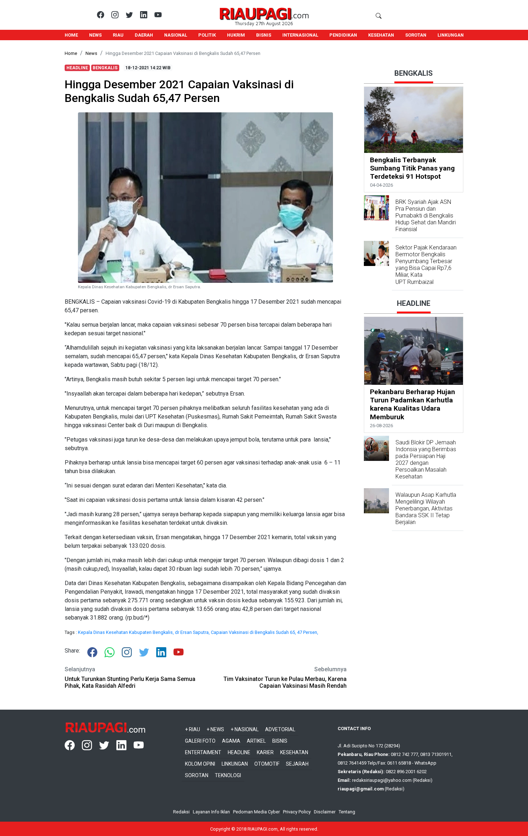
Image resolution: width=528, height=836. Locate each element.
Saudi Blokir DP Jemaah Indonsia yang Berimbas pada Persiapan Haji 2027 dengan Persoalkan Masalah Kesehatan (425, 459)
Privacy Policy (297, 811)
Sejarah (297, 764)
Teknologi (228, 775)
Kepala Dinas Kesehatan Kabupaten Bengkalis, (126, 632)
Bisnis (279, 741)
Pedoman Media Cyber (256, 811)
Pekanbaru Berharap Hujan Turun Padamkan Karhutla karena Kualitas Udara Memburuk (412, 404)
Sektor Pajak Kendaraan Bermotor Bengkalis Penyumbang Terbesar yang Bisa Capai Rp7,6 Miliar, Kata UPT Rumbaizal (426, 264)
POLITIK (207, 35)
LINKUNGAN (450, 35)
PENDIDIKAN (343, 35)
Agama (231, 741)
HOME (71, 35)
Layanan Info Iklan (211, 811)
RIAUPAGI (255, 13)
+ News (215, 729)
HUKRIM (236, 35)
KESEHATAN (381, 35)
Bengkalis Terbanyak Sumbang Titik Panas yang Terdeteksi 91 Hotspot (412, 168)
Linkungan (235, 764)
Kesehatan (294, 752)
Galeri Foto (200, 741)
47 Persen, (307, 632)
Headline (239, 752)
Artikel (256, 741)
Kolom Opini (200, 764)
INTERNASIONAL (300, 35)
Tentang (347, 811)
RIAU (118, 35)
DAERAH (144, 35)
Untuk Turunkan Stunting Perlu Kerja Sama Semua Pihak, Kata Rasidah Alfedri (130, 682)
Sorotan (196, 775)
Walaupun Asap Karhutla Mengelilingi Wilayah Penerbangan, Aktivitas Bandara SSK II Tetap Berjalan (425, 508)
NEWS (95, 35)
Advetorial (280, 729)
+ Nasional (245, 729)
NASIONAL (175, 35)
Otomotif (266, 764)
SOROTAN (415, 35)
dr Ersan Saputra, (193, 632)
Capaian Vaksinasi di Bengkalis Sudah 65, (254, 632)
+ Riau (192, 729)
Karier (265, 752)
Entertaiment (203, 752)
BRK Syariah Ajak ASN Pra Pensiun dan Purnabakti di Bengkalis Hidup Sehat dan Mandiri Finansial (425, 216)
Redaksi (181, 811)
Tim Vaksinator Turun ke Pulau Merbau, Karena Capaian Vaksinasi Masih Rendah (285, 682)
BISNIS (263, 35)
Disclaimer (324, 811)
